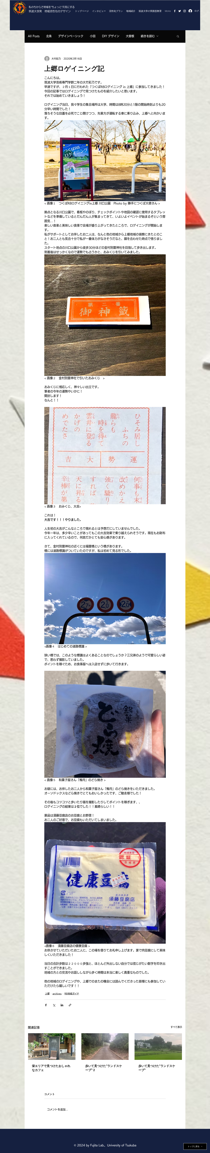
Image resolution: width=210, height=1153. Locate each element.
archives (57, 993)
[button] (177, 36)
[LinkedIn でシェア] (61, 1005)
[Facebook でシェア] (45, 1005)
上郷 (47, 993)
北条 (49, 36)
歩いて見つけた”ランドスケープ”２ (103, 1068)
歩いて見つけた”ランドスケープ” (156, 1068)
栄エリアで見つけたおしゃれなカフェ (51, 1068)
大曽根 (130, 36)
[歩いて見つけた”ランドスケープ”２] (105, 1046)
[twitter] (179, 11)
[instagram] (184, 11)
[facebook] (174, 11)
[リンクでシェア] (70, 1005)
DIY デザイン (110, 36)
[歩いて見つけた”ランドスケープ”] (158, 1046)
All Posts (34, 36)
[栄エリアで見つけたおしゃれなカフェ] (51, 1046)
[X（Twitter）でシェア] (53, 1005)
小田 (92, 36)
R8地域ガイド (71, 993)
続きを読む (148, 36)
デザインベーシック (70, 36)
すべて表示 (176, 1027)
